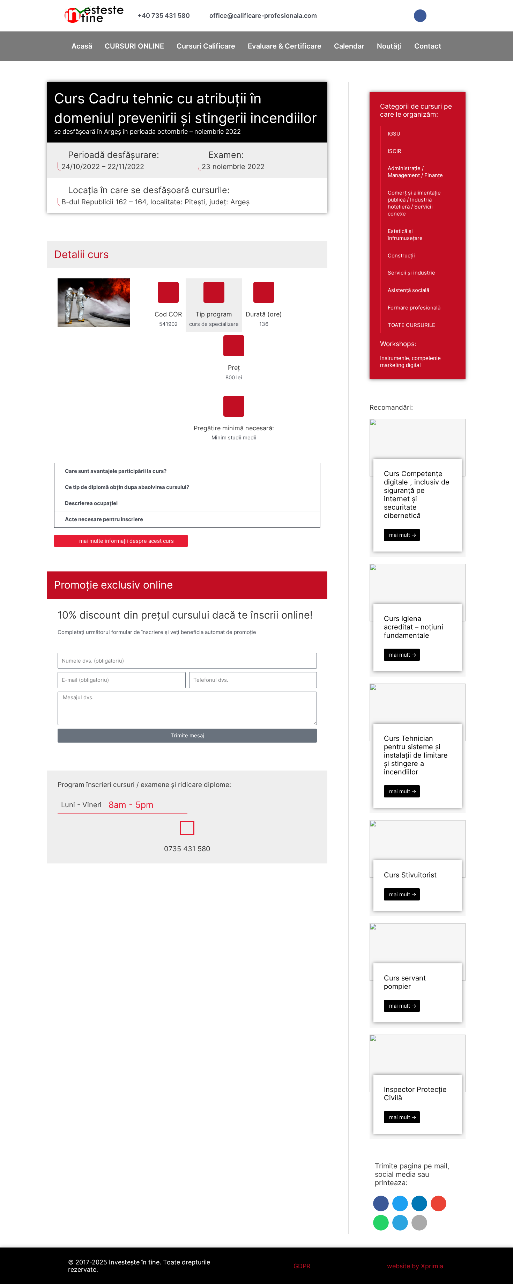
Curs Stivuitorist (410, 875)
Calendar (349, 46)
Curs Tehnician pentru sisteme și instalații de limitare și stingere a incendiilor (416, 755)
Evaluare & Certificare (284, 46)
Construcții (401, 255)
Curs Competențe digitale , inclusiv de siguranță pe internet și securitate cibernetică (416, 494)
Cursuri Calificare (206, 46)
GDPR (302, 1266)
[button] (187, 471)
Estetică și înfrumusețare (405, 234)
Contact (427, 46)
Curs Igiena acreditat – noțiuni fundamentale (413, 627)
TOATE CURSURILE (411, 325)
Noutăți (389, 46)
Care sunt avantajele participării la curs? (115, 471)
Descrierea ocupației (91, 503)
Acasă (82, 46)
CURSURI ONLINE (134, 46)
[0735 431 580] (187, 828)
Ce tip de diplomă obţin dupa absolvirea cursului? (127, 487)
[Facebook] (420, 15)
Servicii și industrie (411, 272)
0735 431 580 (187, 849)
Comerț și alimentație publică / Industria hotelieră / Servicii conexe (414, 203)
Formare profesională (414, 307)
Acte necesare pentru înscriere (104, 519)
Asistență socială (408, 290)
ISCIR (394, 151)
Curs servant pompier (405, 982)
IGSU (394, 133)
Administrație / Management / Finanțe (415, 171)
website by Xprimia (415, 1266)
